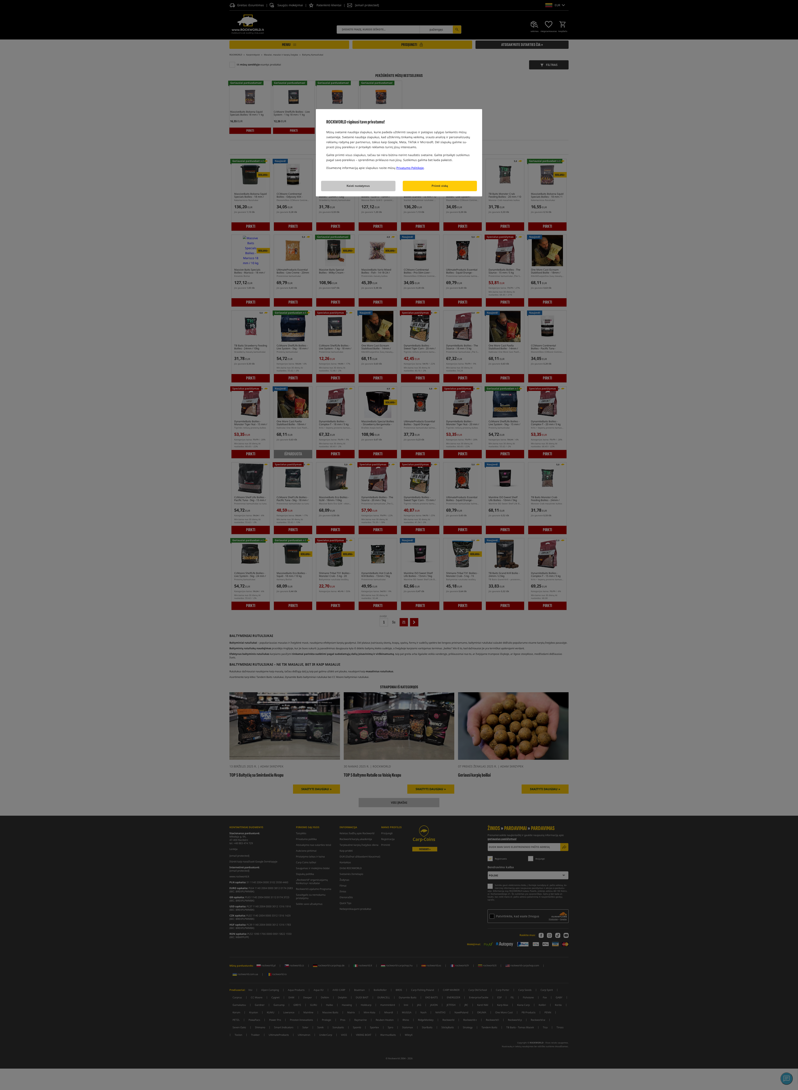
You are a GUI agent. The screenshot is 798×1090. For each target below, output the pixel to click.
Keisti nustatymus (358, 185)
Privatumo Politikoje (410, 168)
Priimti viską (440, 185)
